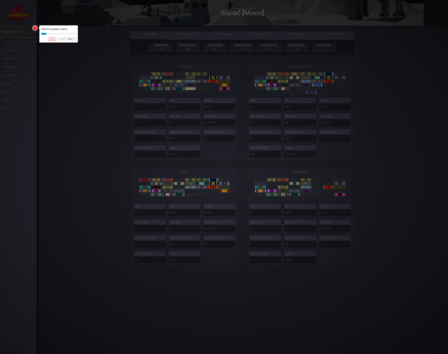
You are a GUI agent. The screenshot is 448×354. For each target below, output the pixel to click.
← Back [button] (61, 39)
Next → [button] (71, 39)
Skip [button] (52, 39)
